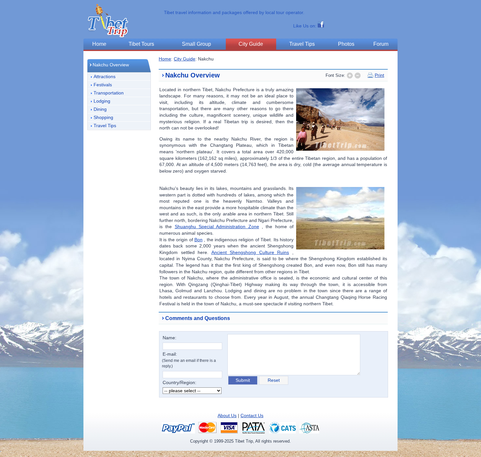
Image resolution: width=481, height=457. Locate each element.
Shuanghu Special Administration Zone (217, 226)
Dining (100, 109)
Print (379, 75)
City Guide (184, 58)
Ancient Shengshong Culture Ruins (250, 252)
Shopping (103, 117)
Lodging (102, 101)
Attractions (105, 76)
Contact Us (251, 415)
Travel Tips (105, 125)
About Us (227, 415)
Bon (198, 239)
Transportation (109, 92)
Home (165, 58)
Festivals (103, 84)
